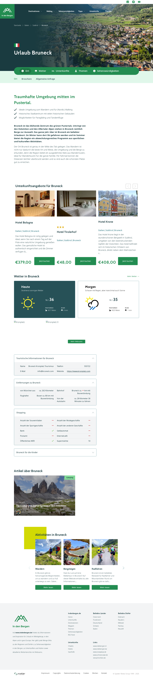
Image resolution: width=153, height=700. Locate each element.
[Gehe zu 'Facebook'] (128, 2)
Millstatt (121, 623)
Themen (108, 11)
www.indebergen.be (100, 649)
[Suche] (138, 11)
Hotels (70, 649)
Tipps (80, 11)
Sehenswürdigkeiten (66, 11)
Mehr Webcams (76, 341)
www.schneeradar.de (100, 655)
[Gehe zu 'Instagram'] (133, 2)
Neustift (121, 629)
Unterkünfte (94, 11)
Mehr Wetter (132, 276)
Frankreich (97, 620)
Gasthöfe (71, 652)
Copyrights (57, 673)
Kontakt (104, 673)
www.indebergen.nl (99, 646)
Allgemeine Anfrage (45, 79)
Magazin (71, 626)
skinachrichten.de (99, 658)
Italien (27, 25)
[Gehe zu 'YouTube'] (139, 2)
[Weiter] (123, 568)
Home (70, 617)
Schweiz (96, 626)
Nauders (121, 620)
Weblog (49, 11)
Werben (95, 673)
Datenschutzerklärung (72, 673)
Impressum (45, 673)
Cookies (86, 673)
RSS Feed (71, 635)
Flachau (121, 626)
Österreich (97, 617)
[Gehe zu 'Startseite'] (7, 11)
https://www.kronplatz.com (78, 371)
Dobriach (121, 617)
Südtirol (35, 25)
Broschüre (27, 79)
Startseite (17, 25)
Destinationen (34, 11)
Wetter (42, 70)
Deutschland (97, 623)
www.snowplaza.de (99, 652)
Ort (27, 70)
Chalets (70, 646)
